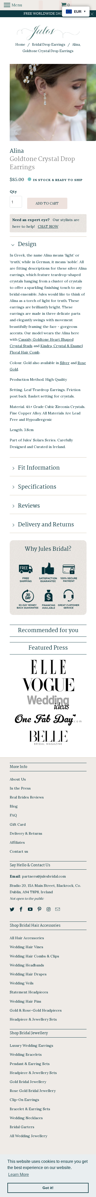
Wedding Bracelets (26, 1054)
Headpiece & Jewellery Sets (33, 1019)
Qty (13, 191)
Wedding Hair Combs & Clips (34, 956)
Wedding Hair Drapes (28, 974)
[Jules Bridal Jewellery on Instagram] (49, 909)
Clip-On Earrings (24, 1099)
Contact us (19, 851)
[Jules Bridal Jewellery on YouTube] (31, 909)
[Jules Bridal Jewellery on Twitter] (12, 909)
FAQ (13, 815)
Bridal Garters (22, 1127)
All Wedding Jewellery (28, 1136)
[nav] (13, 5)
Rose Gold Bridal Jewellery (33, 1090)
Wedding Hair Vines (26, 947)
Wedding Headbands (27, 965)
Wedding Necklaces (26, 1118)
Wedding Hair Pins (25, 1001)
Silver (65, 362)
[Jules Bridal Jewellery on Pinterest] (40, 909)
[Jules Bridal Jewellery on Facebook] (21, 909)
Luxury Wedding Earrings (31, 1045)
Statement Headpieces (29, 992)
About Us (18, 779)
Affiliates (17, 842)
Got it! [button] (48, 1188)
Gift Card (18, 824)
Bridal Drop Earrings (48, 44)
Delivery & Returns (26, 833)
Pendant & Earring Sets (30, 1063)
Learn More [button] (18, 1174)
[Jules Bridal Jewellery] (48, 32)
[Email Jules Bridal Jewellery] (58, 909)
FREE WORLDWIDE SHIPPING (48, 13)
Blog (14, 806)
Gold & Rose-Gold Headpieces (36, 1010)
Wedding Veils (22, 983)
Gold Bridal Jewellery (28, 1081)
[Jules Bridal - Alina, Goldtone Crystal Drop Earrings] (48, 102)
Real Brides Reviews (27, 797)
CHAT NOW (48, 226)
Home (20, 44)
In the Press (20, 788)
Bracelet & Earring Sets (30, 1109)
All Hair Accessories (27, 938)
